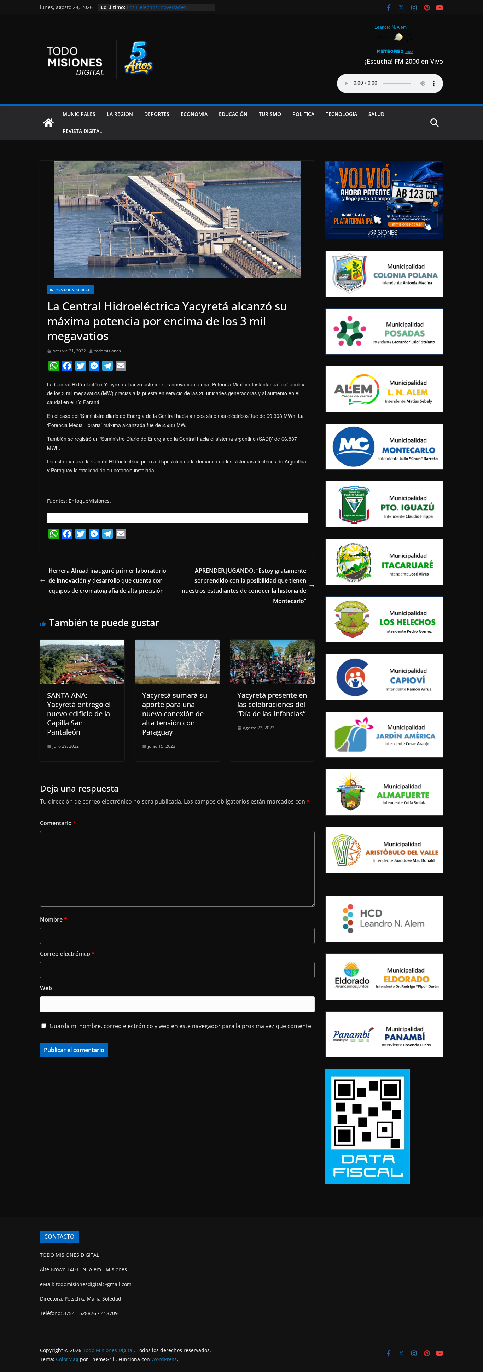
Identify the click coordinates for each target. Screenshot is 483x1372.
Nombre (53, 919)
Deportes (156, 114)
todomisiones (107, 351)
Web (46, 988)
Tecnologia (341, 114)
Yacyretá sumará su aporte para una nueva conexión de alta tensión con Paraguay (174, 713)
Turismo (270, 114)
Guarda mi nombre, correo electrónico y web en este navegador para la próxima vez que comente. (181, 1026)
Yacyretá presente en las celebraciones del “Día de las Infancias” (272, 704)
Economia (194, 114)
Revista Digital (82, 131)
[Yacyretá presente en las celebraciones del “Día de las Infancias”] (272, 644)
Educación (233, 114)
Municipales (79, 114)
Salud (376, 114)
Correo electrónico (67, 954)
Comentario (58, 823)
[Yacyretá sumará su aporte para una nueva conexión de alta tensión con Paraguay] (177, 644)
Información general (70, 289)
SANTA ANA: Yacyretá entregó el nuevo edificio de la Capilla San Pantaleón (79, 713)
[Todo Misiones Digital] (48, 122)
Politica (303, 114)
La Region (120, 114)
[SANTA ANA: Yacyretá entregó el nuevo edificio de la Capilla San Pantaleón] (82, 644)
